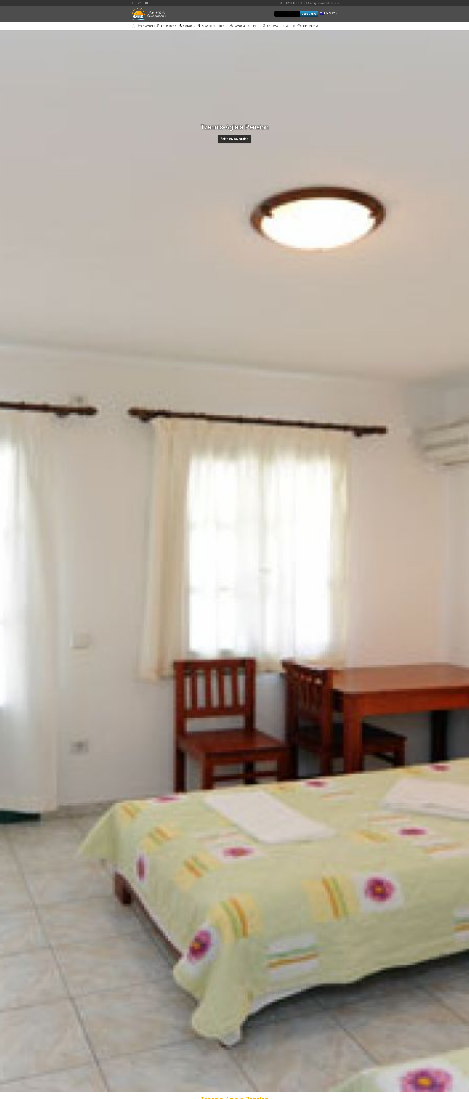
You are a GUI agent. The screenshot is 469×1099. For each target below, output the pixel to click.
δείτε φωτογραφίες (234, 139)
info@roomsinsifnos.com (324, 3)
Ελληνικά (329, 13)
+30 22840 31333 (293, 3)
